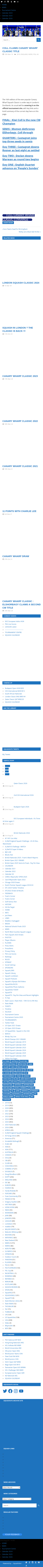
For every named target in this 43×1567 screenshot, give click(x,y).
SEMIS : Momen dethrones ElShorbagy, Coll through (18, 130)
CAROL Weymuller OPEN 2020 (16, 877)
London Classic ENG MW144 (15, 696)
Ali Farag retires (10, 1136)
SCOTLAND (9, 1284)
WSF (32, 1097)
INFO (7, 769)
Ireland (16, 1079)
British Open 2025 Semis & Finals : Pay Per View (22, 863)
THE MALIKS (9, 1306)
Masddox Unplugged (12, 1517)
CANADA (8, 1155)
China (7, 1158)
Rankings (8, 957)
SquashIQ (8, 1293)
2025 (7, 1122)
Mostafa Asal (8, 1085)
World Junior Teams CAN (14, 1354)
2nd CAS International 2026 (24, 795)
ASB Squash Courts (12, 1454)
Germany (26, 1076)
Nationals (18, 1085)
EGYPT (7, 1177)
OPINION (8, 1254)
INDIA (7, 1210)
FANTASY (8, 1188)
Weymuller (9, 1326)
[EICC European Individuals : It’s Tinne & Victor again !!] (9, 818)
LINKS (7, 918)
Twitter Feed (9, 1023)
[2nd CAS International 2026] (9, 795)
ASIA (6, 1149)
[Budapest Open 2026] (9, 807)
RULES (7, 959)
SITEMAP (8, 962)
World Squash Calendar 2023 (15, 1047)
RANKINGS (9, 1276)
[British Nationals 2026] (9, 833)
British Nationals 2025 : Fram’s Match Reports (21, 858)
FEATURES (8, 1193)
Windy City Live (10, 1036)
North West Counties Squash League (18, 932)
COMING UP (9, 1169)
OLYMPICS (9, 1251)
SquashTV (8, 992)
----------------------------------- (14, 630)
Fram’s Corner (10, 896)
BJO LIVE (8, 852)
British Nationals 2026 (22, 833)
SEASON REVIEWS (11, 1287)
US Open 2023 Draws (13, 1028)
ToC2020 (8, 1012)
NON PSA (8, 1248)
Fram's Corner (10, 1520)
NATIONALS (9, 1237)
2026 (7, 1127)
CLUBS (7, 1163)
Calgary (6, 1067)
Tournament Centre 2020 (14, 1017)
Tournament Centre (9, 10)
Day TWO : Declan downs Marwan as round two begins (20, 157)
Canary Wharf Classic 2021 (20, 466)
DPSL (25, 1070)
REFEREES (8, 1279)
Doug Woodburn (11, 1174)
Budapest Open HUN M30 (14, 688)
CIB (26, 1067)
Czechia (19, 1070)
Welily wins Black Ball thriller (29, 232)
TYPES (7, 774)
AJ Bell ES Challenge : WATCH (15, 847)
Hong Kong (7, 1079)
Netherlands (28, 1085)
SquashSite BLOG (11, 984)
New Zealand (7, 1088)
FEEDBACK (9, 893)
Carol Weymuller (17, 1067)
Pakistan (6, 1091)
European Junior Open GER (14, 1373)
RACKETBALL (9, 1273)
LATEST (7, 766)
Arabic (7, 1144)
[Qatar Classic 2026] (9, 783)
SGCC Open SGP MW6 (13, 1362)
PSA (34, 54)
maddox (8, 1226)
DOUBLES (8, 1171)
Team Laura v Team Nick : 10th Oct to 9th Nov (21, 1001)
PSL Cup (8, 1270)
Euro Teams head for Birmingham (15, 229)
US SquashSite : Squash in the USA (17, 1031)
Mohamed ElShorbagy (27, 1082)
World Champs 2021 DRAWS (15, 1039)
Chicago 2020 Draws (12, 882)
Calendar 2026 (7, 18)
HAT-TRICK (8, 1204)
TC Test (7, 998)
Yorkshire (6, 1099)
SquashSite (9, 1457)
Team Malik (9, 1003)
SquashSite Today (11, 1459)
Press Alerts (9, 946)
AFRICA (7, 1130)
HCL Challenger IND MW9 (14, 1370)
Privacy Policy (10, 951)
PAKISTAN (8, 1259)
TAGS (7, 771)
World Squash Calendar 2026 (15, 1056)
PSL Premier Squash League (15, 1470)
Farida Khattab (10, 1191)
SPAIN (7, 1290)
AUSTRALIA (9, 1152)
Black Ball (24, 1061)
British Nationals (9, 1064)
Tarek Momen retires (12, 1301)
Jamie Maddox (25, 1079)
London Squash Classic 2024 (20, 282)
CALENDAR (9, 866)
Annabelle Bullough (12, 1141)
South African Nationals (13, 694)
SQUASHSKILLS (10, 1295)
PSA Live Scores (10, 624)
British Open (22, 1064)
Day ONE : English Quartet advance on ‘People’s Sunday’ (20, 166)
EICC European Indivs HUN (14, 621)
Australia (14, 1061)
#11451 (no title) (11, 838)
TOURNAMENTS (10, 1020)
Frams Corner (10, 899)
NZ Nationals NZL (11, 1376)
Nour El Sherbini (20, 1088)
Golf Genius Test (11, 902)
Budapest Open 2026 (21, 807)
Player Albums (10, 940)
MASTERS (8, 1235)
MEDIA (7, 924)
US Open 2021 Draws (13, 1025)
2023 (7, 1116)
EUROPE (8, 1185)
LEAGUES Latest (10, 627)
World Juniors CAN (11, 1359)
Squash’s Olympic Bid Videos (15, 981)
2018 (7, 1103)
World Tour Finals (22, 1097)
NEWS (4, 7)
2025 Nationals (10, 1125)
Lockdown (8, 1224)
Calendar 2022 (10, 871)
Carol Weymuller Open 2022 (15, 880)
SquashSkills (16, 1094)
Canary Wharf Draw (15, 556)
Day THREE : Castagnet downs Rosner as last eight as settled (20, 148)
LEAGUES (8, 1221)
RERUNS (8, 1282)
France (19, 1076)
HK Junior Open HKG (12, 1351)
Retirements (34, 1091)
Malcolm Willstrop (11, 1232)
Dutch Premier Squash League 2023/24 (19, 885)
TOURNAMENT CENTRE (13, 632)
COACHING (9, 1166)
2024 (7, 1119)
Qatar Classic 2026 (20, 783)
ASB (6, 1147)
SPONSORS (9, 968)
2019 (18, 54)
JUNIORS (8, 1218)
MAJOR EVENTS (10, 1229)
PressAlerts (9, 948)
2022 (7, 1114)
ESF (26, 1073)
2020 (7, 1108)
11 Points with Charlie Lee (19, 511)
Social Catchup (10, 965)
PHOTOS (8, 937)
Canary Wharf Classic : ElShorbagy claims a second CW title (21, 604)
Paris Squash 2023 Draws (14, 935)
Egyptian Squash (11, 1468)
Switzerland (27, 1094)
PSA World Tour (10, 1473)
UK (38, 54)
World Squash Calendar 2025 (15, 1053)
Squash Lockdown (11, 976)
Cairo (30, 1064)
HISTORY (8, 904)
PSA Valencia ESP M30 (13, 1340)
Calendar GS (9, 874)
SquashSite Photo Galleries (14, 987)
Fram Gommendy (9, 1076)
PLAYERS (8, 943)
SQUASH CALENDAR (12, 635)
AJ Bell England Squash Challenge (17, 1133)
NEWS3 (7, 1246)
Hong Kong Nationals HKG (14, 1343)
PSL (12, 1091)
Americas (8, 1138)
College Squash (8, 1070)
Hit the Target (10, 907)
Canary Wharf (8, 223)
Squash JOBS (9, 970)
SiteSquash (9, 1462)
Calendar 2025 (7, 16)
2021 (7, 1111)
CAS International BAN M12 (15, 691)
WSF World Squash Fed (13, 1476)
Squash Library (10, 973)
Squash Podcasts (11, 979)
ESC (6, 1182)
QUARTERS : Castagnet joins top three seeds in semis (19, 139)
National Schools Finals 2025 (15, 926)
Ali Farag (6, 1061)
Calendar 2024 (7, 13)
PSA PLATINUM (10, 1268)
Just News (8, 915)
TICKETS (8, 1006)
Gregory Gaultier (11, 1202)
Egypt (31, 1070)
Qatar (17, 1091)
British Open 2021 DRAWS (14, 860)
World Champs (8, 1097)
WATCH (7, 1034)
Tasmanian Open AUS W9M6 (15, 1367)
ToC (35, 1094)
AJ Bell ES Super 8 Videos (14, 849)
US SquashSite (10, 1317)
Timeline (8, 1009)
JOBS (7, 1215)
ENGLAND (24, 54)
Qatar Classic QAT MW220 (14, 699)
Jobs (33, 1079)
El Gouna (6, 1073)
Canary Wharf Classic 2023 (20, 376)
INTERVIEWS (9, 1213)
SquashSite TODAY (11, 990)
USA (6, 1320)
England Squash (17, 1073)
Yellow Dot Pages (11, 1058)
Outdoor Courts (10, 1257)
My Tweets (6, 754)
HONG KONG (10, 1207)
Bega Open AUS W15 (12, 1365)
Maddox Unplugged (12, 921)
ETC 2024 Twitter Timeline (14, 888)
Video (7, 1323)
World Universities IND (13, 1348)
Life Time (6, 1082)
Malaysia (14, 1082)
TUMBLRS (8, 1312)
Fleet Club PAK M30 (12, 1356)
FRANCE (8, 1199)
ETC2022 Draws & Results (14, 891)
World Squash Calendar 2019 (15, 1042)
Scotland (6, 1094)
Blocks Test (9, 855)
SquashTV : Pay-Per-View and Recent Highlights (22, 995)
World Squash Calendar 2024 (15, 1050)
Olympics (31, 1088)
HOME (4, 5)
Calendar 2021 (10, 869)
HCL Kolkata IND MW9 (13, 1345)
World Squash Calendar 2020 (15, 1045)
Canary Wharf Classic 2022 (20, 421)
